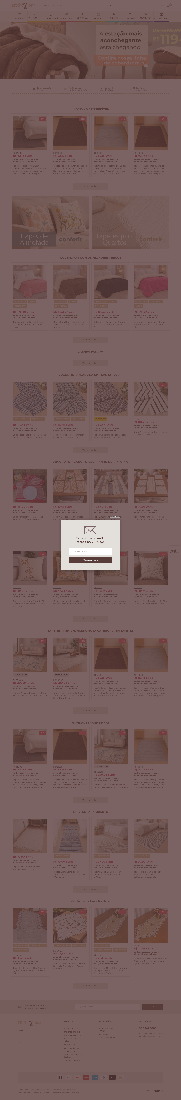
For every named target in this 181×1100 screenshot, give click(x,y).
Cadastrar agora (90, 560)
